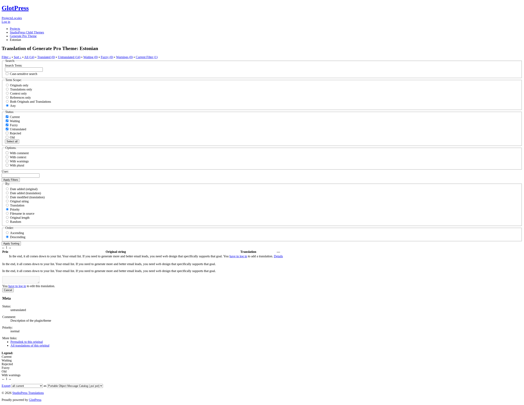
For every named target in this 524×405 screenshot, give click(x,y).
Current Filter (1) (147, 57)
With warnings (19, 161)
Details (278, 256)
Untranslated (17, 129)
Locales (17, 18)
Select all (12, 141)
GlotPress (15, 8)
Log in (6, 21)
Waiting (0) (90, 57)
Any (13, 105)
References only (20, 97)
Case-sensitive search (23, 74)
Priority (15, 209)
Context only (18, 93)
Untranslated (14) (69, 57)
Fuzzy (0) (107, 57)
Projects (7, 18)
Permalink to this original (26, 342)
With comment (19, 153)
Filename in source (22, 213)
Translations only (21, 89)
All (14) (29, 57)
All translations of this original (29, 345)
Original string (19, 201)
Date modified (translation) (27, 197)
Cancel (8, 290)
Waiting (14, 121)
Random (15, 221)
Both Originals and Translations (30, 101)
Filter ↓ (6, 57)
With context (18, 157)
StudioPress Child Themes (27, 32)
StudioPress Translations (28, 393)
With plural (17, 165)
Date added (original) (23, 189)
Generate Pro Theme (23, 36)
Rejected (15, 133)
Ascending (17, 233)
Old (12, 137)
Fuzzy (13, 125)
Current (14, 117)
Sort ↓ (17, 57)
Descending (17, 237)
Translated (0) (46, 57)
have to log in (238, 256)
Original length (19, 217)
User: (5, 171)
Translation (17, 205)
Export (6, 385)
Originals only (19, 85)
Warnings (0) (124, 57)
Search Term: (13, 65)
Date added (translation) (25, 193)
